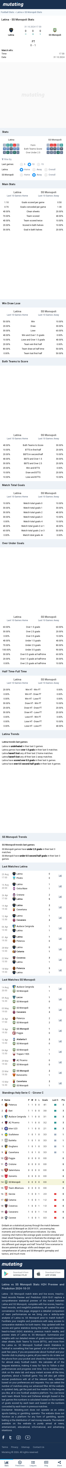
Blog (46, 1466)
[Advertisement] (33, 95)
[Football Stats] (13, 4)
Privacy (14, 1447)
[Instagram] (21, 1437)
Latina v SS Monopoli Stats (29, 12)
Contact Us (38, 1447)
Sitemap (25, 1447)
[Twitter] (13, 1437)
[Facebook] (5, 1437)
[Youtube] (29, 1437)
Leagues (33, 1466)
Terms (5, 1447)
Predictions (19, 1466)
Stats (7, 1466)
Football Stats (7, 12)
